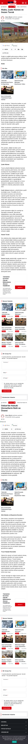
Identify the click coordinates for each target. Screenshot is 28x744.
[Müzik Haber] (12, 3)
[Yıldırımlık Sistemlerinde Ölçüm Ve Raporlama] (7, 77)
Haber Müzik (8, 17)
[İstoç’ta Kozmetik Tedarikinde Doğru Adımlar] (7, 93)
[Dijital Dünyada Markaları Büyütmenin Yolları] (21, 77)
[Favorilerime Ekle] (11, 49)
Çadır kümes (5, 190)
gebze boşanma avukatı (8, 529)
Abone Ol (20, 287)
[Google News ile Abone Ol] (6, 45)
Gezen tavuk (5, 258)
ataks (10, 148)
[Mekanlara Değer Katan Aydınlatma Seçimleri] (20, 325)
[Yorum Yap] (15, 49)
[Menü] (2, 3)
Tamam (14, 741)
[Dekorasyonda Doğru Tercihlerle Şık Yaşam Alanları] (20, 340)
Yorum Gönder (6, 391)
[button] (23, 3)
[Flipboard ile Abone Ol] (14, 45)
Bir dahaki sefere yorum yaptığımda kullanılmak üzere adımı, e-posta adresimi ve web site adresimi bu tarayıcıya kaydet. (13, 385)
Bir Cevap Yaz (7, 353)
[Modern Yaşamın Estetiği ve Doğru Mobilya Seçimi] (7, 340)
